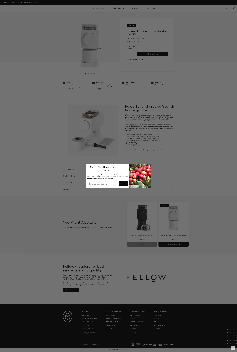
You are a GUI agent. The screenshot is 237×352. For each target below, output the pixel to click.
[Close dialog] (149, 165)
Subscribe (123, 184)
